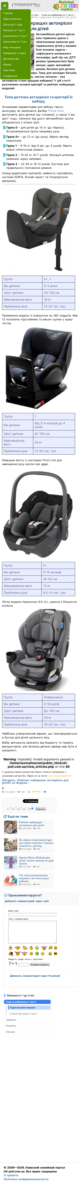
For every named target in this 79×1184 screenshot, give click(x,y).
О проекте (11, 1175)
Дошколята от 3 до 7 (15, 35)
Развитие (11, 1025)
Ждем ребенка (12, 18)
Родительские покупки (22, 1007)
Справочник (10, 75)
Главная (8, 13)
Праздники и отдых (14, 53)
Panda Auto (56, 110)
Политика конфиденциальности (26, 1179)
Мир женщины (12, 47)
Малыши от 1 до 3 (14, 30)
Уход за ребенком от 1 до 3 (58, 15)
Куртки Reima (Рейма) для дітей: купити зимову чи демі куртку (36, 860)
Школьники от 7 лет (15, 41)
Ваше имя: (13, 910)
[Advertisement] (38, 1101)
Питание (10, 1031)
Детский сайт (11, 58)
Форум (7, 64)
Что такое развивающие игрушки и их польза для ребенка (34, 878)
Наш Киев (9, 70)
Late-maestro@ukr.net (59, 775)
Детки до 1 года (12, 24)
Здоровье (11, 1019)
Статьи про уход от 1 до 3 (23, 1013)
